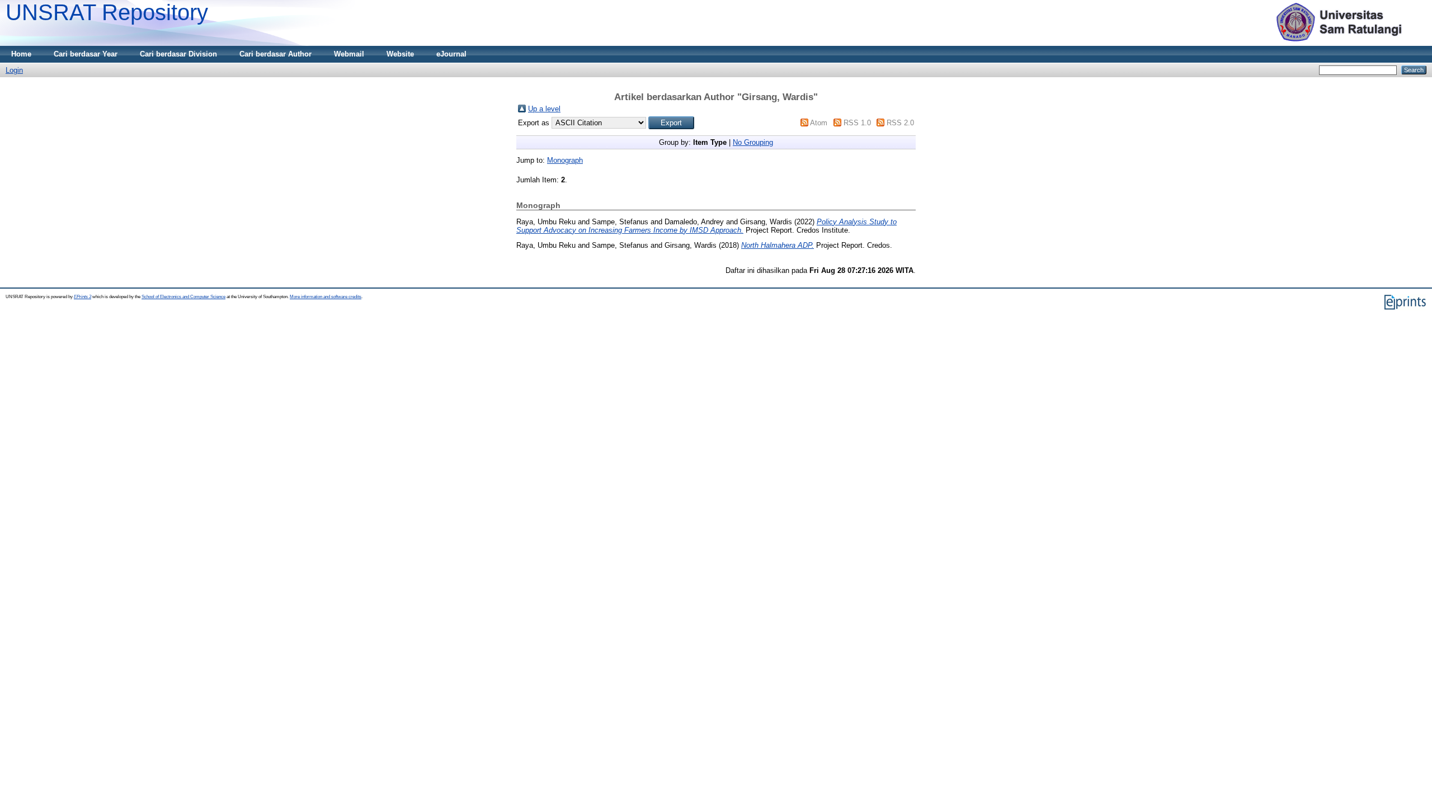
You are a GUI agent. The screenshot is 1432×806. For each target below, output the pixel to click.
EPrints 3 (82, 296)
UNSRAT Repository (107, 12)
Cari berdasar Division (178, 54)
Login (14, 70)
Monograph (565, 160)
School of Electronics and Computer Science (183, 296)
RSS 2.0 (900, 123)
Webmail (349, 54)
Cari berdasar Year (85, 54)
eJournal (451, 54)
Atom (818, 123)
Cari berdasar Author (275, 54)
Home (21, 54)
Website (400, 54)
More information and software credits (325, 296)
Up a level (544, 109)
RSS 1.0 (857, 123)
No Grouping (753, 142)
